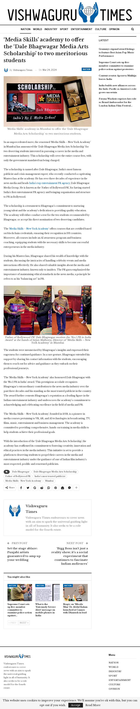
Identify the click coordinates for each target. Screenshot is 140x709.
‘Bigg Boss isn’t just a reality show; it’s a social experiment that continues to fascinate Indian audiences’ (69, 556)
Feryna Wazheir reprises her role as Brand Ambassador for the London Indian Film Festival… (117, 102)
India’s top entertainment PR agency (49, 183)
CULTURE (100, 29)
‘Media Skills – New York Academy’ (29, 228)
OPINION (114, 29)
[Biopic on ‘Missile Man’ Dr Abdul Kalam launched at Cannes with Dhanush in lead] (75, 592)
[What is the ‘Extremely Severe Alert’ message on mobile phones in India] (47, 592)
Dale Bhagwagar (21, 472)
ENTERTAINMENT (81, 29)
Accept (75, 705)
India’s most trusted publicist (50, 476)
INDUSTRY (50, 29)
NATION (25, 29)
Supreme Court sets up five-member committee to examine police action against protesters (116, 66)
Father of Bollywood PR (17, 476)
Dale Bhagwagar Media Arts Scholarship (55, 472)
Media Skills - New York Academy (23, 481)
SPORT (64, 29)
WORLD (37, 29)
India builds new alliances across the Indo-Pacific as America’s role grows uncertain (117, 89)
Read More (92, 705)
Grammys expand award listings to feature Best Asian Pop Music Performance (117, 52)
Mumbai (49, 481)
